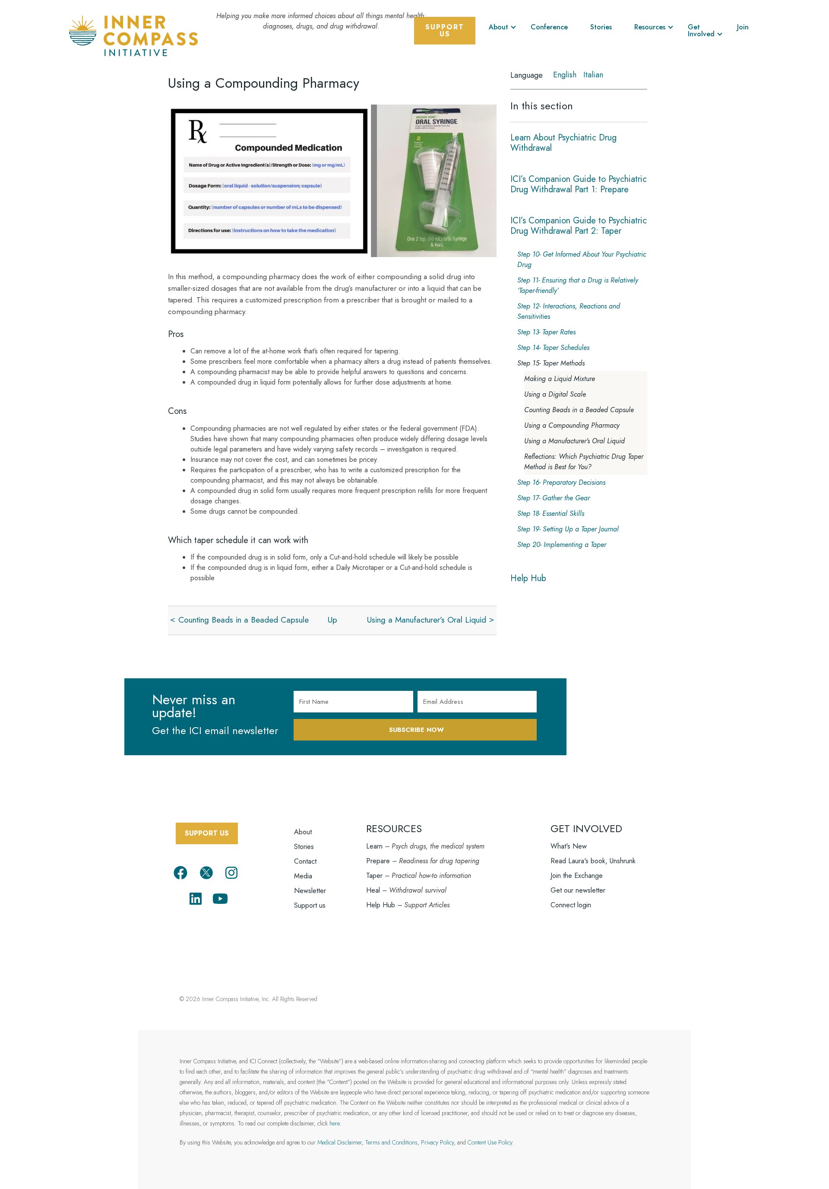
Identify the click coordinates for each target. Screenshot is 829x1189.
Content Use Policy (490, 1142)
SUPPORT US (207, 833)
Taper (374, 876)
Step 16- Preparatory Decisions (561, 482)
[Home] (133, 34)
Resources (649, 27)
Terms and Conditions (391, 1142)
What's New (569, 846)
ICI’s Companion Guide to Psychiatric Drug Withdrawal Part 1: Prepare (578, 184)
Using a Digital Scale (555, 394)
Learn (374, 846)
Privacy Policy (437, 1142)
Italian (593, 74)
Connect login (571, 905)
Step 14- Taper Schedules (553, 348)
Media (303, 876)
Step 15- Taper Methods (551, 363)
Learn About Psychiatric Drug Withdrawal (563, 142)
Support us (310, 905)
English (564, 74)
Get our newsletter (578, 890)
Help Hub (528, 578)
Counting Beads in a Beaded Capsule (243, 620)
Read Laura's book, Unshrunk (593, 861)
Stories (601, 27)
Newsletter (310, 891)
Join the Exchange (577, 876)
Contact (305, 861)
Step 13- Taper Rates (546, 332)
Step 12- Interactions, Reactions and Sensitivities (568, 311)
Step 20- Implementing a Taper (561, 545)
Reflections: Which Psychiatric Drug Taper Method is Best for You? (583, 461)
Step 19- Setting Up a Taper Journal (568, 529)
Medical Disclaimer (339, 1142)
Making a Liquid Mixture (559, 379)
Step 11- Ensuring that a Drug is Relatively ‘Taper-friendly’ (577, 285)
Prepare (378, 861)
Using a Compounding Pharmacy (572, 425)
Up (332, 620)
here (334, 1123)
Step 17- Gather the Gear (553, 498)
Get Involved (701, 30)
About (498, 27)
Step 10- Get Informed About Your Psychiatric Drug (581, 259)
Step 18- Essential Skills (550, 513)
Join (743, 27)
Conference (549, 27)
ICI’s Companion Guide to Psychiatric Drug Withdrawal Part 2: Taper (578, 225)
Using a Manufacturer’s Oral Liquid (426, 620)
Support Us (444, 30)
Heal (373, 890)
